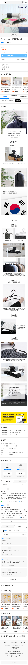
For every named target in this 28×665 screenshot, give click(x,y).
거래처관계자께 (18, 655)
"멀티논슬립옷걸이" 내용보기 (14, 511)
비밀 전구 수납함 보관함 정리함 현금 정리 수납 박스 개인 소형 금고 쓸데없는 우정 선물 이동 (6, 624)
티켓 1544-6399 (19, 645)
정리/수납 (16, 431)
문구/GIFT (4, 431)
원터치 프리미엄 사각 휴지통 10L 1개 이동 (17, 85)
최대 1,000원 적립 (21, 60)
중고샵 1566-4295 (14, 647)
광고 (16, 656)
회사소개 (12, 655)
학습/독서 (10, 431)
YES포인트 (3, 52)
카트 (26, 2)
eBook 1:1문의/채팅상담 (13, 649)
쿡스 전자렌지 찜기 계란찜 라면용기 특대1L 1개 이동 (6, 85)
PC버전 (8, 655)
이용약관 (6, 653)
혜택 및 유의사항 (7, 476)
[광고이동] (22, 2)
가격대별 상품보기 (12, 433)
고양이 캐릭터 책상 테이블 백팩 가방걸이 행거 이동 (6, 601)
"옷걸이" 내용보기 (14, 495)
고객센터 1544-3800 (9, 645)
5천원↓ (19, 433)
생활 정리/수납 (22, 431)
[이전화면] (2, 2)
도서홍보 (12, 656)
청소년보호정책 (20, 653)
